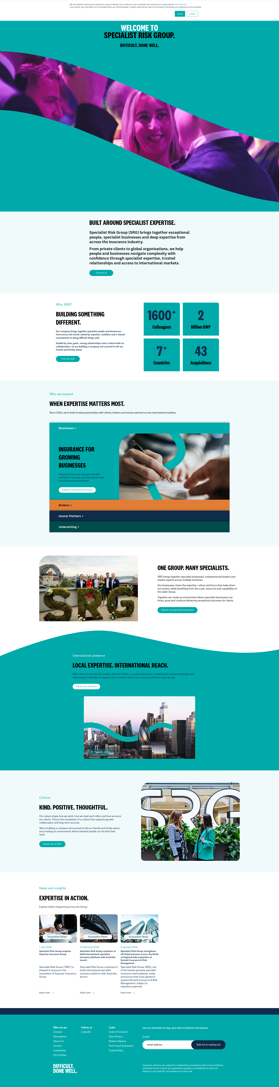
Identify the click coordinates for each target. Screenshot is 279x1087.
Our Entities (60, 1055)
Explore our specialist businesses (177, 610)
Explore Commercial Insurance (77, 490)
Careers (57, 1046)
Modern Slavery (117, 1041)
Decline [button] (192, 13)
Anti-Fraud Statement (121, 1046)
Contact (57, 1032)
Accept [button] (180, 13)
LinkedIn (86, 1032)
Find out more (180, 4)
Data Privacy (115, 1036)
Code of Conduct (118, 1032)
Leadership (59, 1050)
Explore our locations (86, 687)
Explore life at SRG (52, 844)
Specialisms (60, 1036)
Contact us (101, 273)
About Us (58, 1041)
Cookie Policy (116, 1050)
